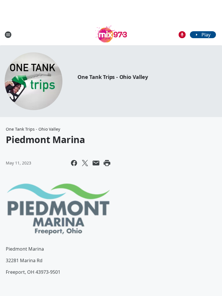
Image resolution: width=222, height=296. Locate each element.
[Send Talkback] (182, 34)
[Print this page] (107, 163)
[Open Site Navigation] (8, 34)
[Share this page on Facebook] (74, 163)
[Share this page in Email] (96, 163)
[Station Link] (111, 34)
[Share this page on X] (85, 163)
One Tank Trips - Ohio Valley (112, 76)
